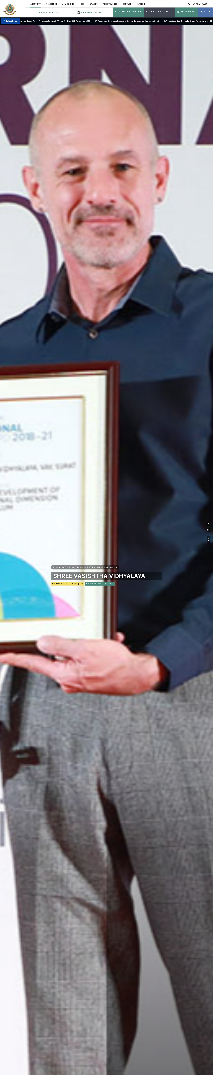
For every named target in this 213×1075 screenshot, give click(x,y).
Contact (127, 4)
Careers (140, 4)
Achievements (110, 4)
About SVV (35, 4)
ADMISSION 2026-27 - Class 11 (100, 584)
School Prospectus (48, 12)
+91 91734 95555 (199, 4)
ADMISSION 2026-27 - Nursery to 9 (67, 584)
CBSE (81, 4)
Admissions (68, 4)
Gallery (93, 4)
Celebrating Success (91, 12)
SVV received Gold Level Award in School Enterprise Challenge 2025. (68, 21)
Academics (51, 4)
